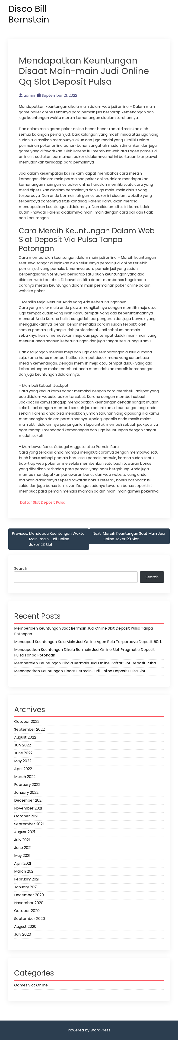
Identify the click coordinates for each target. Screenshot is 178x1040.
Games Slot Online (31, 985)
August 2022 (25, 737)
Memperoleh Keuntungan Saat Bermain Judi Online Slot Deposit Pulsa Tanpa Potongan (83, 631)
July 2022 (22, 745)
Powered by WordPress (89, 1030)
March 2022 (24, 776)
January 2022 (26, 792)
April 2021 (22, 863)
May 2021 (22, 855)
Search (20, 568)
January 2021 (26, 887)
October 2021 (26, 816)
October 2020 (27, 910)
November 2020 (28, 903)
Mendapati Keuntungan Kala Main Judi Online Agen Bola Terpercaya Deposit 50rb (88, 641)
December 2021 (28, 800)
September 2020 (29, 918)
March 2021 (24, 871)
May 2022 (22, 761)
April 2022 (23, 768)
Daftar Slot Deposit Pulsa (42, 502)
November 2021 (28, 808)
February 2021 (26, 879)
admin (29, 95)
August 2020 (25, 926)
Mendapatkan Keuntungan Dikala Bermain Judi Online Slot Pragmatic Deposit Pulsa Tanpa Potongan (84, 652)
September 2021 (29, 824)
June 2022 (23, 753)
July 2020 (22, 934)
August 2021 (24, 832)
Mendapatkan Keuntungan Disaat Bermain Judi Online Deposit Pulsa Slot (80, 671)
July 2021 (22, 839)
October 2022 (26, 721)
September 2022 (29, 729)
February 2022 (27, 784)
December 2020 (29, 895)
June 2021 (23, 847)
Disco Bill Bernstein (28, 14)
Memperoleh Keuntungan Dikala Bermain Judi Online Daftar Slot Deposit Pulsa (85, 663)
